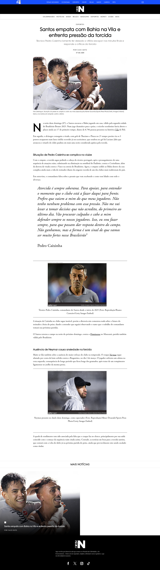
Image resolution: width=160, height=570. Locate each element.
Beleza (76, 17)
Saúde (111, 17)
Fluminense (95, 334)
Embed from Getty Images (55, 262)
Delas (91, 2)
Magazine (84, 17)
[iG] (18, 4)
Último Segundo (53, 2)
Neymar (113, 355)
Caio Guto (82, 50)
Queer (99, 2)
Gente (84, 2)
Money (104, 17)
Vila (117, 129)
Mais (117, 17)
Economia (66, 2)
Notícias (60, 17)
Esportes (76, 2)
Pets (114, 2)
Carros (107, 2)
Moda (68, 17)
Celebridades (49, 17)
